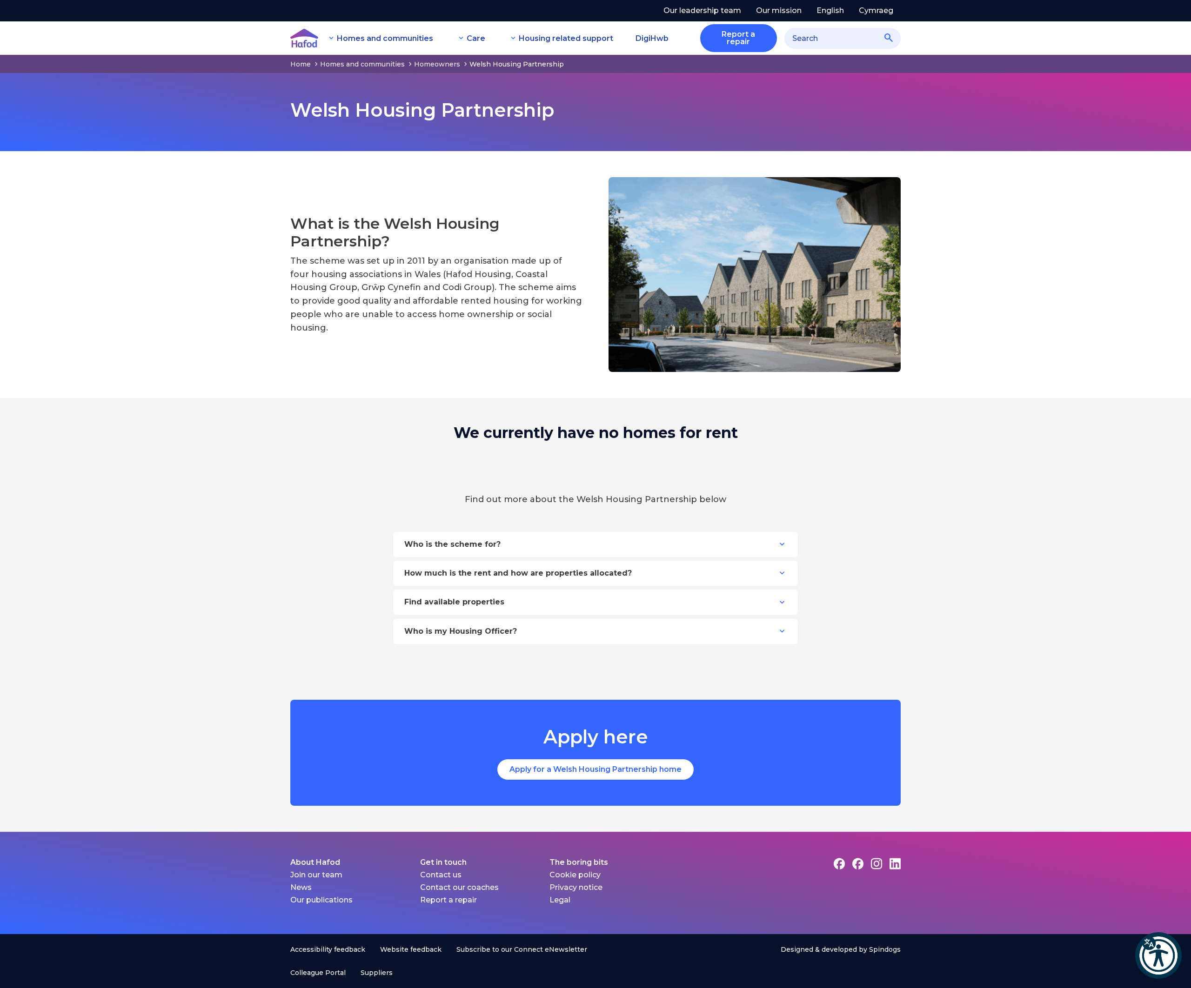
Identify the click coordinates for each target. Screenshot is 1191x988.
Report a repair (448, 899)
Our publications (321, 899)
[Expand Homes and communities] (331, 38)
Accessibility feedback (327, 949)
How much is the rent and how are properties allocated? (518, 573)
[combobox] (842, 38)
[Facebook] (839, 863)
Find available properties (454, 601)
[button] (1158, 955)
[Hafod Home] (304, 38)
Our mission (779, 10)
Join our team (316, 874)
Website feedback (411, 949)
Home (300, 64)
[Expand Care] (461, 38)
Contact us (441, 874)
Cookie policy (575, 874)
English (830, 10)
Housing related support (566, 38)
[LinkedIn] (895, 863)
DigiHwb (652, 38)
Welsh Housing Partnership (516, 64)
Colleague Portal (318, 972)
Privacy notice (575, 887)
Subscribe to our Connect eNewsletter (521, 949)
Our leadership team (702, 10)
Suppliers (377, 972)
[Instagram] (876, 863)
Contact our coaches (459, 887)
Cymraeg (876, 10)
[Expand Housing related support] (513, 38)
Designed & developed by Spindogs (841, 949)
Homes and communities (385, 38)
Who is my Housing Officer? (460, 631)
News (301, 887)
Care (476, 38)
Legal (559, 899)
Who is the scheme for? (452, 544)
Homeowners (437, 64)
